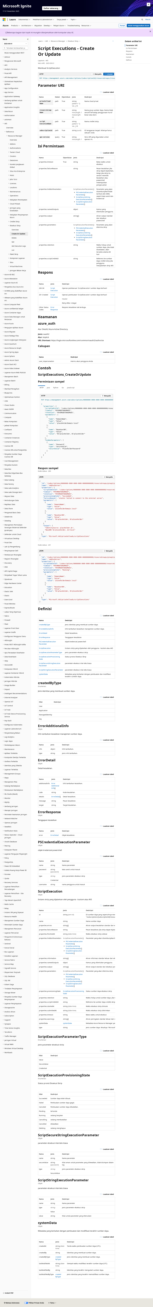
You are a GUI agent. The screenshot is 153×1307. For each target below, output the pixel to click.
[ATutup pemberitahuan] (148, 4)
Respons (129, 51)
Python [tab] (55, 388)
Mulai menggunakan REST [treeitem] (14, 53)
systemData (43, 674)
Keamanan (130, 54)
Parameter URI (131, 45)
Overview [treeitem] (9, 128)
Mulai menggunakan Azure (138, 25)
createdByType (44, 625)
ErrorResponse (44, 637)
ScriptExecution (45, 648)
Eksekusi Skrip (73, 41)
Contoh (128, 57)
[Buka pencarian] (142, 20)
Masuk (147, 19)
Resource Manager (58, 41)
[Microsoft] (4, 19)
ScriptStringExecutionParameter (51, 670)
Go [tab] (63, 388)
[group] (76, 78)
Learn (40, 41)
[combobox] (15, 43)
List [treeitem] (13, 250)
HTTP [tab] (41, 388)
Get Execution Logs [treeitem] (19, 246)
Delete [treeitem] (14, 238)
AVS (46, 41)
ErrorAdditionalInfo (46, 629)
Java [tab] (48, 388)
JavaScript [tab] (70, 388)
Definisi (129, 60)
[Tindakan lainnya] (113, 41)
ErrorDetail (43, 633)
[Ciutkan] (28, 39)
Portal (122, 25)
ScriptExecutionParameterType (50, 652)
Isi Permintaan (131, 48)
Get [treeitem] (13, 242)
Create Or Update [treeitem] (18, 234)
